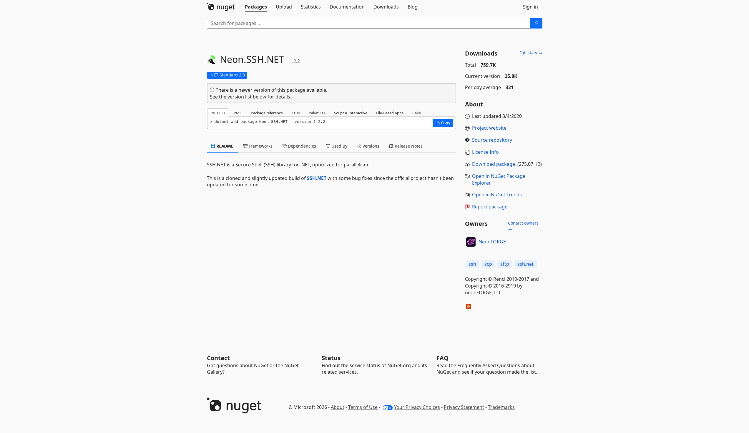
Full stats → (530, 53)
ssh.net (525, 264)
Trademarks (501, 407)
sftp (504, 264)
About (337, 407)
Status (331, 358)
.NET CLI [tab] (217, 113)
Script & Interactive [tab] (350, 113)
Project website (489, 128)
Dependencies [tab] (301, 146)
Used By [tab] (338, 146)
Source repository (492, 140)
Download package (493, 164)
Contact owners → (523, 226)
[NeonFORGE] (471, 242)
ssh (472, 264)
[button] (443, 123)
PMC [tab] (238, 113)
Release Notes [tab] (408, 146)
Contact (218, 358)
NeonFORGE (492, 241)
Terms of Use (363, 407)
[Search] (536, 23)
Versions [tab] (370, 146)
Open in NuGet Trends (497, 194)
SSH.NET (316, 178)
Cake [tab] (416, 113)
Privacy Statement (464, 407)
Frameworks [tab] (260, 146)
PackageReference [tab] (267, 113)
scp (488, 264)
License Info (485, 152)
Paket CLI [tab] (317, 113)
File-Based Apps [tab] (389, 113)
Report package (489, 206)
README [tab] (224, 146)
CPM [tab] (296, 113)
